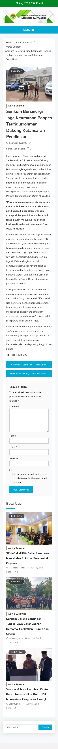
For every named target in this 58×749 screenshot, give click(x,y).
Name (13, 435)
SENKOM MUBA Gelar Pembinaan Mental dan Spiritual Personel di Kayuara (28, 558)
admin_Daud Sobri (15, 148)
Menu (27, 29)
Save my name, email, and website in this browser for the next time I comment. (30, 478)
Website (14, 458)
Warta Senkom (16, 105)
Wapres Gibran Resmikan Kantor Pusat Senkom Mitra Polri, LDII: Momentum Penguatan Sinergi (27, 694)
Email (13, 447)
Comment (15, 406)
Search (45, 727)
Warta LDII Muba (17, 613)
